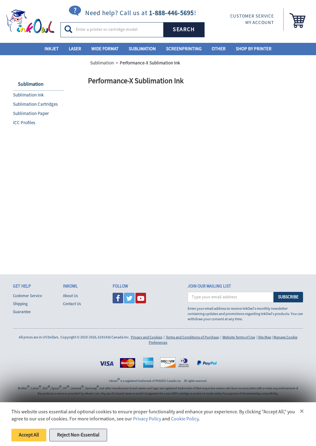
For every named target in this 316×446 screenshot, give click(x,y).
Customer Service (27, 296)
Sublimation (142, 49)
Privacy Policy (147, 418)
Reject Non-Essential (78, 435)
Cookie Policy (184, 418)
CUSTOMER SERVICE (252, 16)
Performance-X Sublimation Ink (150, 63)
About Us (70, 296)
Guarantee (22, 312)
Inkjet (51, 49)
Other (219, 49)
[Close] (302, 412)
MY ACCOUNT (259, 22)
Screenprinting (184, 49)
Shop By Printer (254, 49)
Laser (75, 49)
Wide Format (104, 49)
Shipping (20, 304)
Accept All (29, 435)
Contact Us (72, 304)
